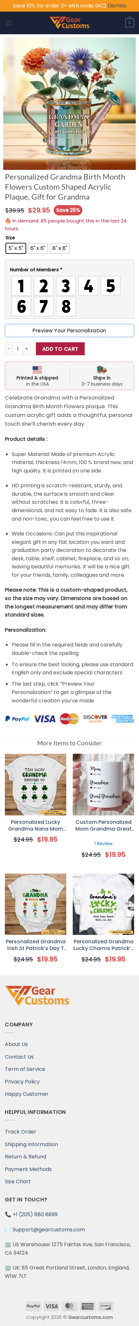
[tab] (69, 270)
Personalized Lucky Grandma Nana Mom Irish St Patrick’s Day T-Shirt (36, 826)
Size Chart (18, 1181)
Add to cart (60, 349)
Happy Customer (26, 1094)
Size (10, 237)
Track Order (20, 1131)
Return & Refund (25, 1156)
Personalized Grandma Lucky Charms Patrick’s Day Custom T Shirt (103, 945)
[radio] (16, 248)
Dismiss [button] (117, 5)
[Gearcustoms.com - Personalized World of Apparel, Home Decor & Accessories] (69, 23)
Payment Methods (28, 1169)
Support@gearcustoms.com (49, 1229)
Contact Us (19, 1057)
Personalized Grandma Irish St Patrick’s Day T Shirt (36, 945)
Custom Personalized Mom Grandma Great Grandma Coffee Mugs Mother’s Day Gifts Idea (103, 826)
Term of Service (25, 1069)
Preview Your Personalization (69, 330)
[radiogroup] (69, 296)
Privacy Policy (22, 1081)
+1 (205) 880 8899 (35, 1214)
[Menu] (9, 23)
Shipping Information (31, 1144)
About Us (16, 1044)
